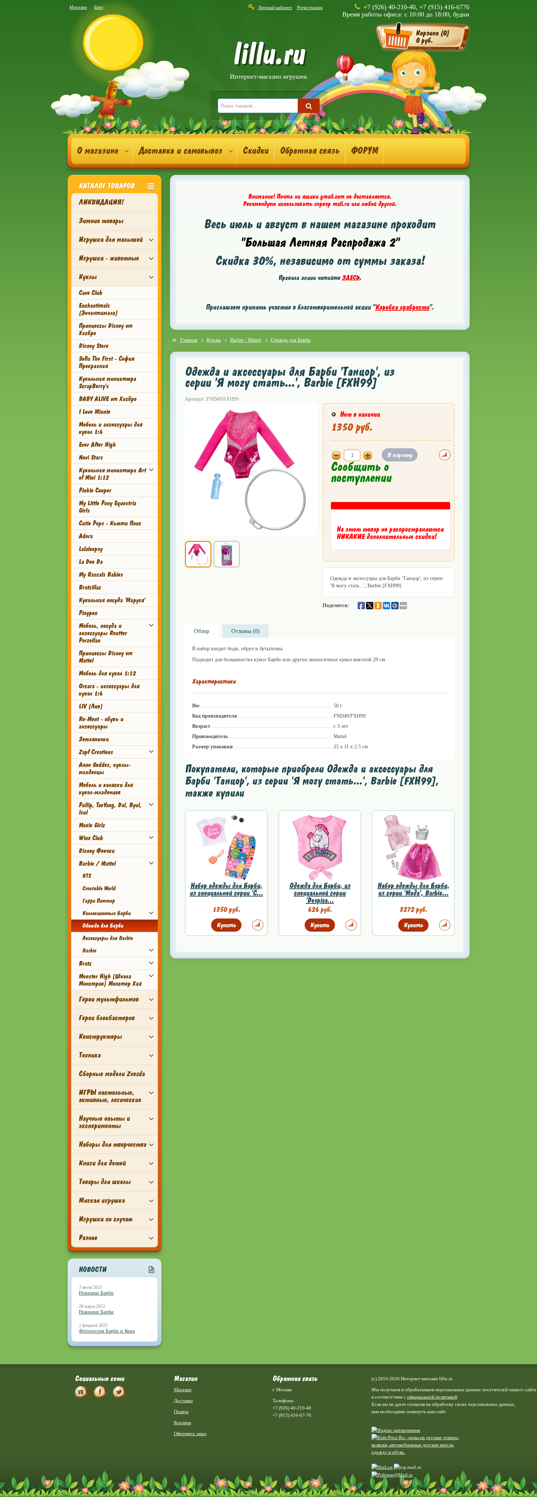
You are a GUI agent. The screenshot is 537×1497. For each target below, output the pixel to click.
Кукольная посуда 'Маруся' (112, 600)
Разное (88, 1237)
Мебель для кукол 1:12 (107, 673)
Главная (188, 340)
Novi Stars (91, 457)
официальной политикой (432, 1397)
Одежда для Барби (102, 925)
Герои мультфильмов (108, 999)
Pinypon (88, 613)
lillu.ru (268, 61)
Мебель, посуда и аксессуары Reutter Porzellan (103, 633)
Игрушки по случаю (105, 1219)
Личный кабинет (275, 7)
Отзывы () (245, 631)
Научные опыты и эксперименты (104, 1122)
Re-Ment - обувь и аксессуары (101, 722)
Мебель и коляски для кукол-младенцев (106, 788)
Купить (226, 925)
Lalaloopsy (90, 549)
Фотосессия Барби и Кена (107, 1331)
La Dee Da (90, 562)
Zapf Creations (96, 752)
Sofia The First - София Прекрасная (106, 362)
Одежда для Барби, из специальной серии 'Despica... (319, 893)
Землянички (93, 739)
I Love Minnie (94, 412)
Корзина (182, 1422)
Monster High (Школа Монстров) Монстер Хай (110, 980)
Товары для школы (104, 1181)
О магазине (97, 151)
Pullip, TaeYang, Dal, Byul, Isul (110, 808)
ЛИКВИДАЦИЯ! (101, 202)
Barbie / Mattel (97, 864)
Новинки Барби (96, 1293)
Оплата (181, 1411)
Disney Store (93, 346)
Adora (85, 536)
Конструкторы (100, 1036)
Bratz (85, 963)
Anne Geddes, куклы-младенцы (104, 768)
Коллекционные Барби (106, 913)
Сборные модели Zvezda (112, 1073)
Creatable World (98, 888)
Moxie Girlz (92, 825)
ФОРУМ (364, 151)
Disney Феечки (96, 851)
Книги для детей (102, 1163)
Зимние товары (101, 220)
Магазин (78, 7)
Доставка (183, 1400)
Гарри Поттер (98, 901)
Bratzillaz (90, 587)
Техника (89, 1055)
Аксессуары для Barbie (107, 938)
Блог (98, 7)
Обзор (201, 631)
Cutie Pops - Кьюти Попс (110, 523)
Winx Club (91, 838)
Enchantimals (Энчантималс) (98, 309)
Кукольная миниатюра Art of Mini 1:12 (112, 474)
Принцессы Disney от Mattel (105, 657)
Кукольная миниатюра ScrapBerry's (107, 382)
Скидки (255, 151)
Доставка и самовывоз (180, 151)
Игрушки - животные (109, 258)
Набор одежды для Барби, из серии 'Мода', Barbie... (413, 889)
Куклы (87, 276)
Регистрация (310, 7)
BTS (86, 876)
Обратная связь (309, 151)
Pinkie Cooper (95, 490)
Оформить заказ (190, 1433)
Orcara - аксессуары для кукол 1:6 (109, 689)
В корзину (399, 455)
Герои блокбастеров (106, 1017)
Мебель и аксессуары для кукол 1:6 (110, 428)
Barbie (89, 950)
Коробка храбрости (402, 307)
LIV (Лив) (91, 706)
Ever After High (97, 445)
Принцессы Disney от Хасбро (105, 329)
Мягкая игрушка (102, 1200)
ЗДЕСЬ (350, 278)
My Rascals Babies (101, 574)
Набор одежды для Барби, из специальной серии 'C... (226, 889)
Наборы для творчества (112, 1144)
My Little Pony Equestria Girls (107, 506)
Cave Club (90, 293)
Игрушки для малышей (110, 239)
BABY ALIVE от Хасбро (107, 399)
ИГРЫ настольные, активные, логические (110, 1096)
